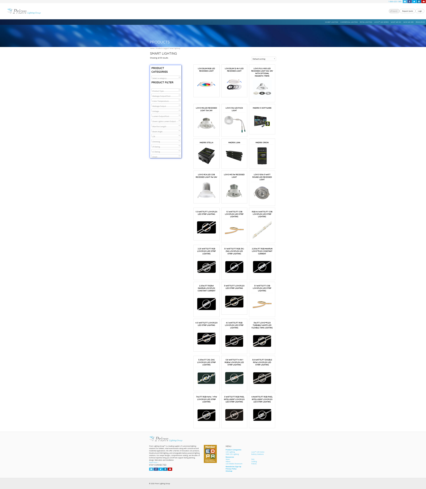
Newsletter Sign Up (233, 467)
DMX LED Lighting (232, 454)
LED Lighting (230, 452)
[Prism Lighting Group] (71, 11)
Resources (420, 22)
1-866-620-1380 (394, 1)
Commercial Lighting (349, 22)
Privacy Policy (231, 469)
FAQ (252, 459)
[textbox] (166, 78)
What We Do (396, 22)
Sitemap (229, 471)
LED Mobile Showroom (234, 464)
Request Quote (407, 11)
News (228, 459)
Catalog (254, 462)
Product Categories (233, 450)
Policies (254, 464)
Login (420, 11)
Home (152, 48)
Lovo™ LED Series (381, 22)
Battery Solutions (257, 454)
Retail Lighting (366, 22)
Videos (228, 462)
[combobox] (165, 77)
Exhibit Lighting (331, 22)
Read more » (153, 462)
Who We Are (408, 22)
